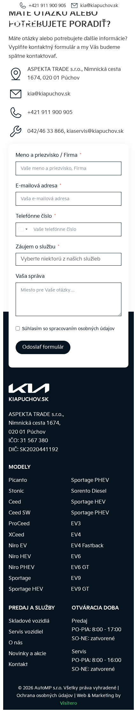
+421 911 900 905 (47, 5)
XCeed (16, 535)
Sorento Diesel (88, 491)
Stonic (16, 491)
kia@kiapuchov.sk (99, 5)
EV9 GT (80, 589)
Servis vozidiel (26, 632)
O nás (16, 643)
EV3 (76, 523)
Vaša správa (30, 276)
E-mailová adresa (36, 186)
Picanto (18, 480)
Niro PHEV (21, 567)
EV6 (76, 556)
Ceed (15, 502)
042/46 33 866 (45, 131)
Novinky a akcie (27, 653)
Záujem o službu (35, 247)
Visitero (68, 703)
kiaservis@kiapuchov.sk (95, 131)
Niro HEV (20, 556)
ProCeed (19, 523)
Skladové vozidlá (29, 621)
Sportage (20, 578)
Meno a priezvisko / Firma (46, 155)
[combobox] (22, 229)
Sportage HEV (26, 589)
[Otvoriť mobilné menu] (122, 22)
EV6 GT (80, 567)
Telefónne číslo (34, 216)
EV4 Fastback (87, 545)
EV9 (76, 578)
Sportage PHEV (90, 480)
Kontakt (18, 664)
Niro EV (18, 545)
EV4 (76, 535)
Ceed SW (19, 513)
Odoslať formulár (43, 347)
